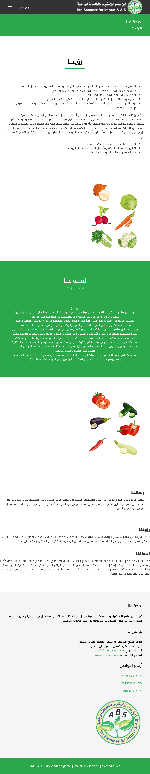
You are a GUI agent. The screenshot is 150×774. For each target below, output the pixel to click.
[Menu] (10, 8)
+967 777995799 (131, 675)
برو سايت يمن (36, 765)
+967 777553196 (131, 683)
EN (22, 8)
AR (27, 8)
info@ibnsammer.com (111, 650)
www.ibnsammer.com (108, 654)
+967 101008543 (131, 690)
